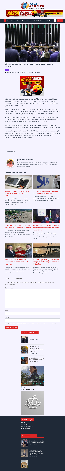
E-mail (7, 317)
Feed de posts (25, 424)
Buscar (60, 21)
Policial (36, 21)
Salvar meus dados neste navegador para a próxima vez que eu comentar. (31, 324)
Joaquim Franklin (15, 72)
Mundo (24, 21)
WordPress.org (25, 428)
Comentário (9, 288)
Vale (8, 21)
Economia (30, 21)
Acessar (23, 422)
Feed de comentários (27, 426)
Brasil (18, 21)
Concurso (43, 21)
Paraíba (13, 21)
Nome (7, 311)
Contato (49, 21)
